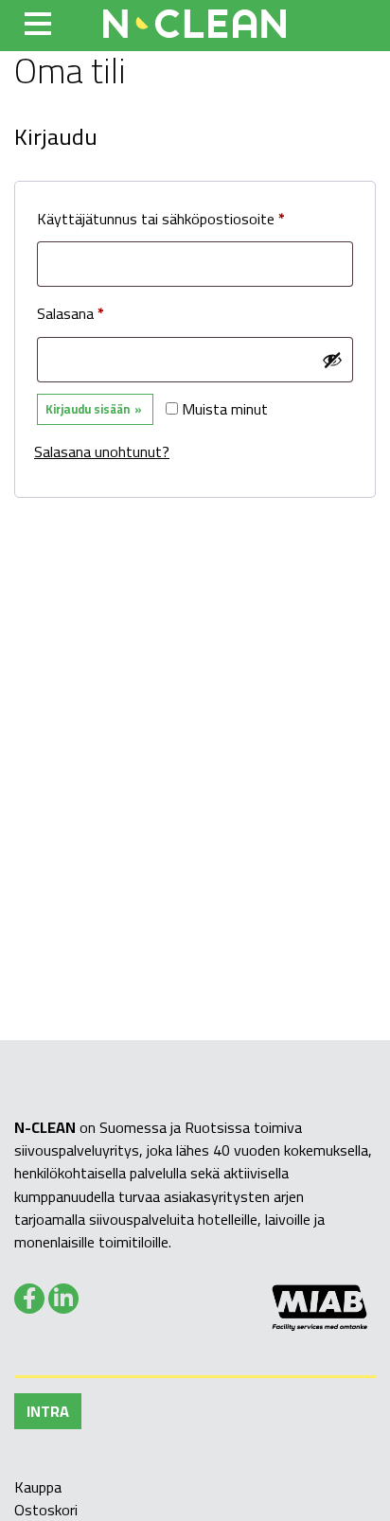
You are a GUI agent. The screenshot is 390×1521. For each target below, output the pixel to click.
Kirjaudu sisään (87, 409)
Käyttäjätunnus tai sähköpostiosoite (192, 218)
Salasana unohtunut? (101, 451)
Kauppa (38, 1487)
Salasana (102, 312)
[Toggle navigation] (38, 23)
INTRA (48, 1411)
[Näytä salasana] (332, 359)
